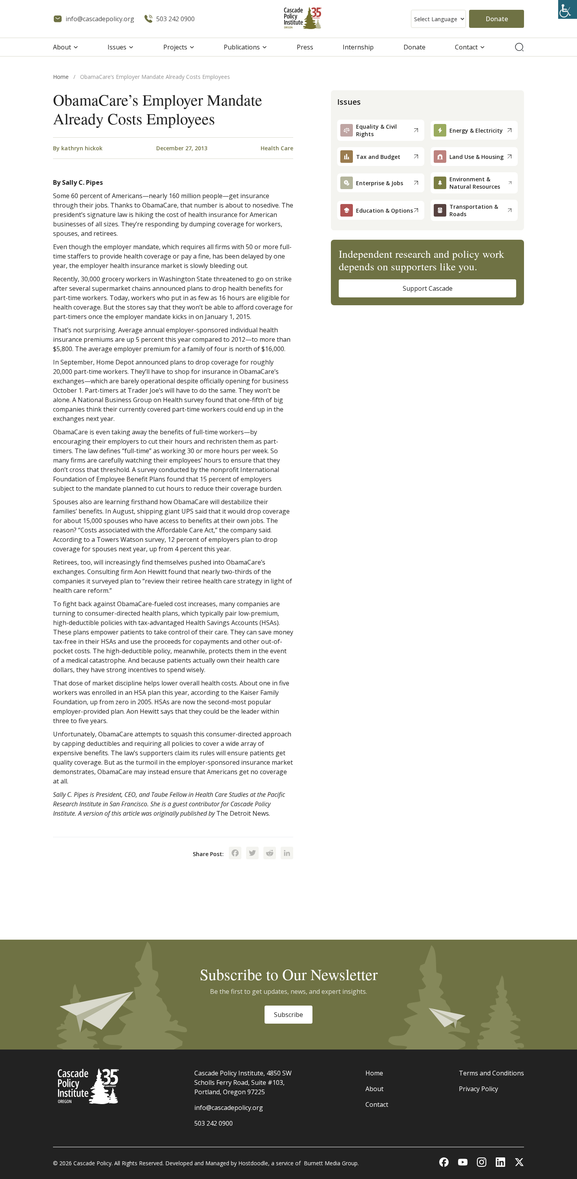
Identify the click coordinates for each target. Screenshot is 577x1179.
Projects (175, 47)
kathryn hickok (81, 148)
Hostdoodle (253, 1163)
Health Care (277, 148)
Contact (466, 47)
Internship (358, 47)
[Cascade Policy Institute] (303, 19)
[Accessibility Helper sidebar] (567, 9)
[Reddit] (269, 854)
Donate (497, 19)
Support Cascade (428, 288)
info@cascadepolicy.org (228, 1107)
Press (305, 47)
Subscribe (288, 1014)
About (62, 47)
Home (61, 76)
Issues (117, 47)
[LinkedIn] (287, 854)
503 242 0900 (213, 1123)
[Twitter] (252, 854)
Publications (242, 47)
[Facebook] (235, 854)
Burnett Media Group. (331, 1163)
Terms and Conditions (491, 1073)
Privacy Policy (478, 1088)
